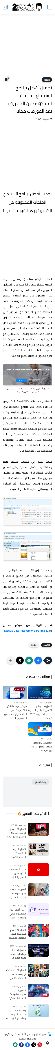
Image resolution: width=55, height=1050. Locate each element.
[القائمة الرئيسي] (49, 7)
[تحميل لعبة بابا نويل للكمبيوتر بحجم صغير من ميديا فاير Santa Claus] (38, 950)
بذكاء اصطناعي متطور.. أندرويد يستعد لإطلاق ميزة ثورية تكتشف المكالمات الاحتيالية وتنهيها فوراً (16, 1014)
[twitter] (33, 1044)
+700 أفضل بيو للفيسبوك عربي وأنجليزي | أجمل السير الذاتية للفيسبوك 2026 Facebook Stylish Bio (17, 914)
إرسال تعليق (40, 782)
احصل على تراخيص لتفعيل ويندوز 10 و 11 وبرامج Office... (40, 746)
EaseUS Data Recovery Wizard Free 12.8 (27, 630)
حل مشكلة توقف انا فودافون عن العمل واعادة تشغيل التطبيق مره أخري (17, 873)
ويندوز (47, 80)
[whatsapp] (15, 1044)
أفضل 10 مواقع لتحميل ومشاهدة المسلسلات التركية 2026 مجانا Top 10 (16, 833)
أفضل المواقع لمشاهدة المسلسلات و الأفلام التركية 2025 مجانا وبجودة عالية (16, 853)
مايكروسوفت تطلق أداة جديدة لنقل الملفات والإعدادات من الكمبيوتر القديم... (15, 712)
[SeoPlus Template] (49, 1034)
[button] (38, 660)
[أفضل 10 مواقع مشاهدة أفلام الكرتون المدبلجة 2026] (38, 930)
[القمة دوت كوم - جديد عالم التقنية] (27, 7)
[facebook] (27, 1044)
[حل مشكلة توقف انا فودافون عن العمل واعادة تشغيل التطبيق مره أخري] (38, 869)
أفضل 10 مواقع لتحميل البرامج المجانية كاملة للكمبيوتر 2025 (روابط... (40, 712)
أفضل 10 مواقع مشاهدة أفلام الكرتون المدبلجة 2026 (17, 934)
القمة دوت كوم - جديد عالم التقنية (20, 1036)
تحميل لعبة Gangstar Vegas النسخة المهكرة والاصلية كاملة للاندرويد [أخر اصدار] (17, 994)
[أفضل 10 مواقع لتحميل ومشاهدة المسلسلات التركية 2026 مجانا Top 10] (38, 829)
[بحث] (5, 7)
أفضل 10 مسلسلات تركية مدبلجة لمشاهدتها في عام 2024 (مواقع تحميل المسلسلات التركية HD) (16, 974)
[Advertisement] (27, 47)
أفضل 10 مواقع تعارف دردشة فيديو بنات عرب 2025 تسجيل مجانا (16, 894)
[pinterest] (39, 1044)
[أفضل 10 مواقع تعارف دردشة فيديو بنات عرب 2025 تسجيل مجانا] (38, 889)
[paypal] (21, 1044)
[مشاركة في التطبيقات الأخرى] (11, 660)
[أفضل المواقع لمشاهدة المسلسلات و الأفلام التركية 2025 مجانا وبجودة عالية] (38, 849)
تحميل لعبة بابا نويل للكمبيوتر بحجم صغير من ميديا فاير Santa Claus (18, 954)
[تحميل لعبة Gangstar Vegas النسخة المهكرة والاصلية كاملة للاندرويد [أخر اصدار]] (38, 990)
